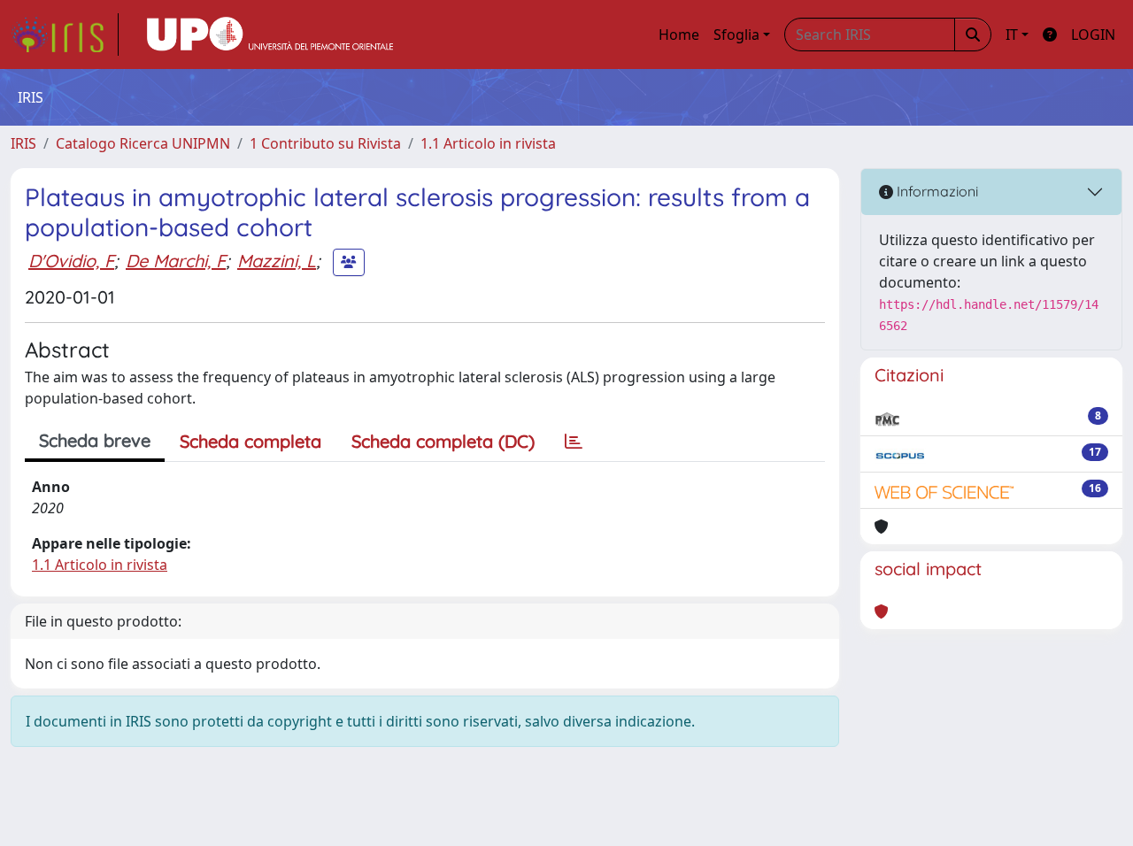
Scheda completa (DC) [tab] (443, 441)
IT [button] (1012, 34)
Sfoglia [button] (736, 34)
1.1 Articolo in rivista (488, 143)
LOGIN (1093, 34)
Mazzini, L (276, 261)
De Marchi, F (176, 261)
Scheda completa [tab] (250, 441)
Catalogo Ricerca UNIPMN (143, 143)
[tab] (573, 441)
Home (679, 34)
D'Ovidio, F (71, 261)
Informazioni (935, 191)
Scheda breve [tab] (94, 440)
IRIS (23, 143)
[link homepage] (65, 34)
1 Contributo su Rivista (325, 143)
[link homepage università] (270, 34)
